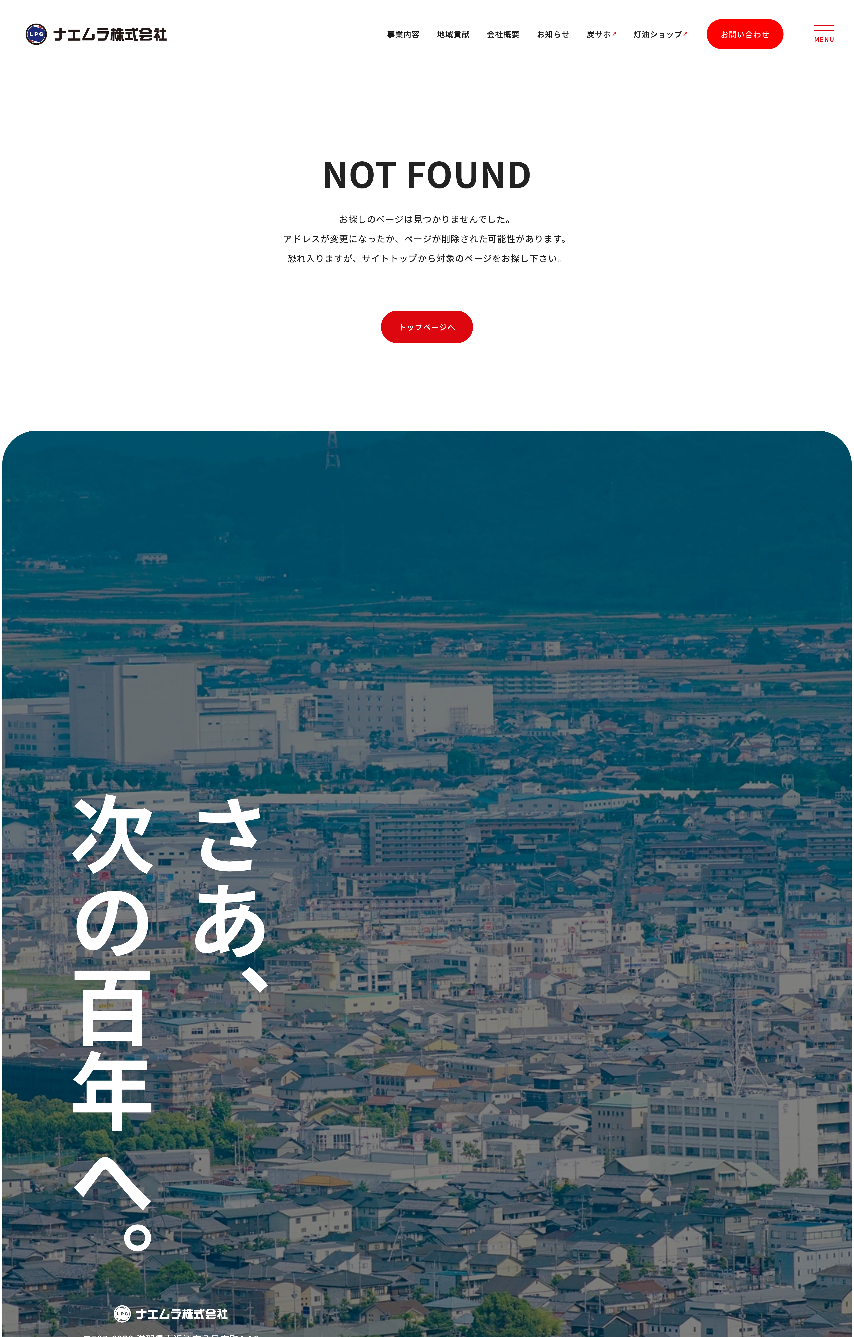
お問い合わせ (745, 34)
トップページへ (426, 326)
